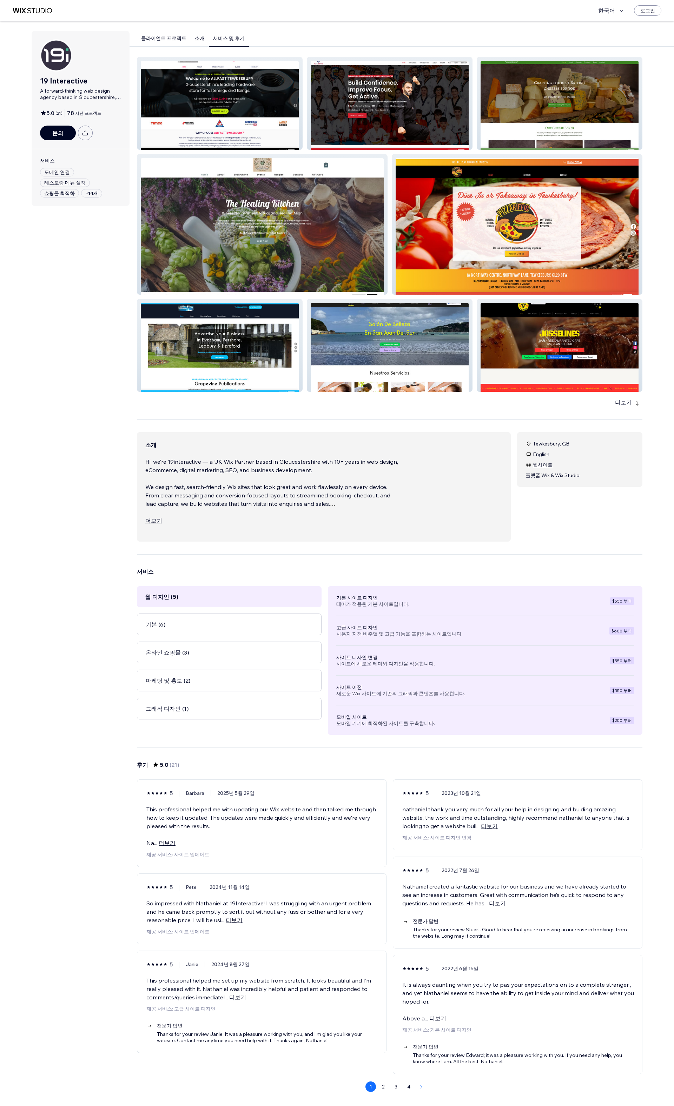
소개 (200, 38)
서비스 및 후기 (229, 38)
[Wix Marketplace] (32, 11)
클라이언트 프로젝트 (163, 38)
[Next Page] (421, 1086)
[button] (220, 103)
